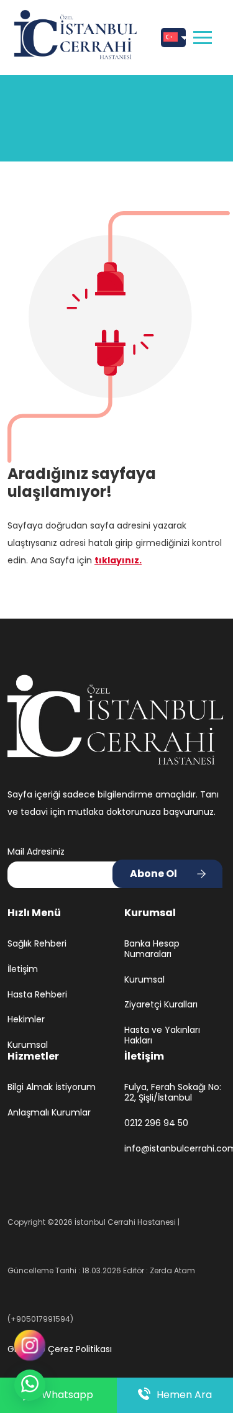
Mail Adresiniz (36, 851)
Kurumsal (27, 1045)
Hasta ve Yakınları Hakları (162, 1035)
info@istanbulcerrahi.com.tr (175, 1148)
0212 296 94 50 (156, 1123)
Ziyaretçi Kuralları (161, 1004)
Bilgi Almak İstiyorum (51, 1087)
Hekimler (26, 1019)
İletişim (22, 969)
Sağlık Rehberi (36, 943)
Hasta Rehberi (37, 994)
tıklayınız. (118, 560)
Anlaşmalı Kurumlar (49, 1112)
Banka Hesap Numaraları (152, 949)
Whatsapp (67, 1395)
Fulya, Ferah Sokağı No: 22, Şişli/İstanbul (172, 1092)
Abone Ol (153, 873)
